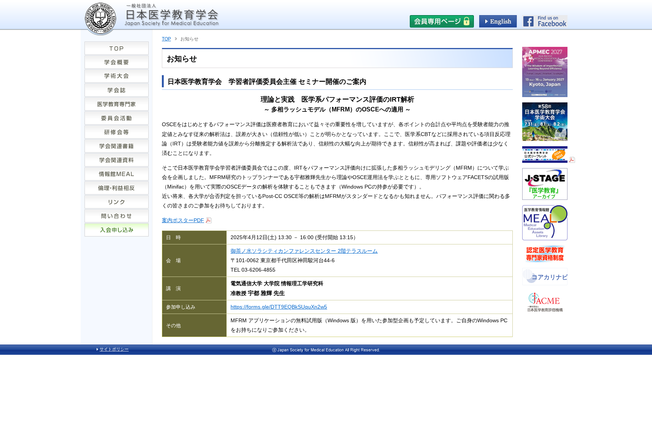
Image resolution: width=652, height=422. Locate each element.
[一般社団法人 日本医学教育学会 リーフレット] (548, 160)
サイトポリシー (114, 349)
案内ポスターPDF (183, 220)
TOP (166, 39)
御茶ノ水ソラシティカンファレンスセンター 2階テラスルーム (304, 251)
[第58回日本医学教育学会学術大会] (544, 138)
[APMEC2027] (544, 94)
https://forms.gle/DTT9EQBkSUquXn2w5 (279, 307)
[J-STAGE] (544, 197)
